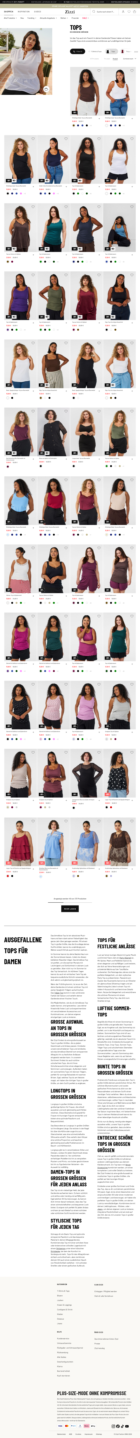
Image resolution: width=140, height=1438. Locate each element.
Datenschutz (61, 1434)
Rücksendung (62, 1352)
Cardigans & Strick (64, 1309)
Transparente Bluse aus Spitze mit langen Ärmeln (83, 800)
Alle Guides (61, 1357)
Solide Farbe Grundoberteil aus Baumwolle (50, 186)
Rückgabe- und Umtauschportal (70, 1348)
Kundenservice (63, 1338)
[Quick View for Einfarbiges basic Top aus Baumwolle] (132, 118)
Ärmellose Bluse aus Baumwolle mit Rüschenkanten (48, 869)
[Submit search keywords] (94, 11)
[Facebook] (118, 1426)
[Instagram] (113, 1426)
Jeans (100, 1209)
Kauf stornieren (63, 1375)
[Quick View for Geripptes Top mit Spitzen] (132, 732)
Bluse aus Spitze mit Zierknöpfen (48, 458)
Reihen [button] (63, 18)
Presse (97, 1343)
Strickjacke (55, 1251)
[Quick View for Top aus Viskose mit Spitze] (132, 459)
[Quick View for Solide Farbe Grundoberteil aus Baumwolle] (66, 186)
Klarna (59, 1366)
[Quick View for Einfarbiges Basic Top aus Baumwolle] (99, 118)
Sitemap (99, 1434)
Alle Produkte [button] (9, 18)
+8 (90, 193)
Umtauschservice (64, 1343)
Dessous (60, 1319)
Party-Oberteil (125, 957)
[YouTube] (127, 1426)
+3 (24, 671)
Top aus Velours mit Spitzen (13, 254)
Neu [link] (22, 18)
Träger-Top (58, 992)
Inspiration (24, 11)
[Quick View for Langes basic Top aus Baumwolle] (99, 459)
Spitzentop (60, 1248)
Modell (115, 59)
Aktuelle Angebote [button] (47, 18)
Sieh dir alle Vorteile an (103, 1296)
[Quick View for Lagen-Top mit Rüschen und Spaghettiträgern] (132, 800)
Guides (37, 11)
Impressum (89, 1434)
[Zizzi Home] (70, 11)
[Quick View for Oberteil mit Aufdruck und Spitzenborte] (33, 664)
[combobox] (104, 11)
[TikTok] (122, 1426)
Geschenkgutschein (65, 1362)
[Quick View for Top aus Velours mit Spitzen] (33, 254)
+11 (91, 125)
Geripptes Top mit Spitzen (112, 731)
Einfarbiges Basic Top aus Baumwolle (82, 118)
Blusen (60, 1295)
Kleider (60, 1314)
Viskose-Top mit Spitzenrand (13, 595)
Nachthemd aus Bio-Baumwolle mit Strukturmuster (15, 459)
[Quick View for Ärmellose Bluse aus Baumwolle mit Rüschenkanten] (66, 869)
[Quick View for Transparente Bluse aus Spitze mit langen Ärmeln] (99, 800)
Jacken (60, 1300)
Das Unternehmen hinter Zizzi (106, 1339)
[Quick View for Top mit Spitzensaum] (99, 186)
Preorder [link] (75, 18)
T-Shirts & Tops (63, 1291)
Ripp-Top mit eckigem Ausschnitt (114, 322)
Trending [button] (30, 18)
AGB (70, 1434)
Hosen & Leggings (64, 1305)
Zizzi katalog (99, 1348)
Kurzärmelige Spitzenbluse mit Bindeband (83, 868)
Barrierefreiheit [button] (63, 1371)
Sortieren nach (128, 59)
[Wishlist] (99, 70)
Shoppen (8, 11)
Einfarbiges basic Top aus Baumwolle (115, 118)
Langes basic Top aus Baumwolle (81, 458)
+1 (123, 466)
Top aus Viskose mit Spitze (112, 458)
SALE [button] (84, 18)
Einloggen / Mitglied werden (105, 1291)
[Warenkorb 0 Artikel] (134, 11)
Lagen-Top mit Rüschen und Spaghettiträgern (117, 799)
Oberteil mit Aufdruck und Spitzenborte (16, 663)
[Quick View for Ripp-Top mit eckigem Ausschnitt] (132, 322)
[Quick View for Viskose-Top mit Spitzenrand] (33, 596)
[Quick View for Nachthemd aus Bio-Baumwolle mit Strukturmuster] (33, 459)
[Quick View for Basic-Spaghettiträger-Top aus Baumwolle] (33, 391)
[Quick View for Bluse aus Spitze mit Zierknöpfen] (66, 459)
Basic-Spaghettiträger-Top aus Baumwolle (17, 390)
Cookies (78, 1434)
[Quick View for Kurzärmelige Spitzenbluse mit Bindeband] (99, 869)
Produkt (107, 59)
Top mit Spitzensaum (77, 186)
